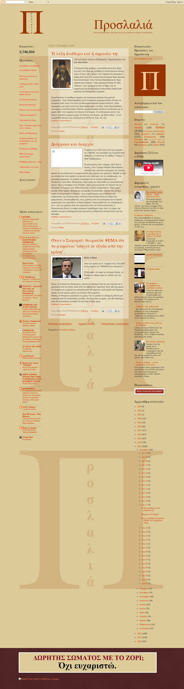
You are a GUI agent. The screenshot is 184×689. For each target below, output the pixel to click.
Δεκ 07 (145, 560)
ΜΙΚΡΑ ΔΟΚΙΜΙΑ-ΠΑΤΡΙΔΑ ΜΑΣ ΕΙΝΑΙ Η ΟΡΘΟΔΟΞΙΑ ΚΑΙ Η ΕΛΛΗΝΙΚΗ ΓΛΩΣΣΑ (31, 377)
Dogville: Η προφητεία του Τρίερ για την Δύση (31, 280)
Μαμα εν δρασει (29, 428)
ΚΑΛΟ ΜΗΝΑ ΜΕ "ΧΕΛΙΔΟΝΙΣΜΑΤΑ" (29, 431)
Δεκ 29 (145, 457)
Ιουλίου (143, 604)
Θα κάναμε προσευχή (155, 341)
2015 (139, 438)
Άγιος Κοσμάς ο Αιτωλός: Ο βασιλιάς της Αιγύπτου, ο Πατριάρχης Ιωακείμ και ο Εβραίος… (32, 268)
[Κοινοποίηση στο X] (113, 127)
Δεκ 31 (145, 453)
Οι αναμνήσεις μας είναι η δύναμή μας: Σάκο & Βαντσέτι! (32, 297)
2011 (139, 637)
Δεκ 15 (145, 532)
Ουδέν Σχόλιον (29, 407)
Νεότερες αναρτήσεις (60, 323)
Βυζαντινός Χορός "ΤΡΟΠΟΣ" (30, 364)
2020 (139, 418)
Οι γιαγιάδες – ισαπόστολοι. (27, 350)
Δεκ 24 (145, 477)
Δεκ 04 (145, 571)
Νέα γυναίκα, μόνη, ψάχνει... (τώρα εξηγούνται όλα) (154, 194)
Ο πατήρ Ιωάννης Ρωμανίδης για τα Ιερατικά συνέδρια (153, 234)
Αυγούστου (144, 601)
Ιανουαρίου (145, 628)
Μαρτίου (143, 620)
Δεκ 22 (145, 485)
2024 (139, 406)
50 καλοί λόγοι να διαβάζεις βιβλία (29, 324)
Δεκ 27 (145, 465)
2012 (139, 633)
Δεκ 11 (145, 544)
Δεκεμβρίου (145, 450)
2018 (139, 426)
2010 (139, 641)
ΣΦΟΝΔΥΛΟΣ (28, 330)
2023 (139, 411)
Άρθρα (61, 227)
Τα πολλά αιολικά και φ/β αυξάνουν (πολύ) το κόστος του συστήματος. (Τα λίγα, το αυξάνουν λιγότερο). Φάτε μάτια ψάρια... (31, 396)
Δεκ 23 (145, 481)
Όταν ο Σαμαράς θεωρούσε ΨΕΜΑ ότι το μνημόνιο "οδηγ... (152, 520)
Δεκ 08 (145, 556)
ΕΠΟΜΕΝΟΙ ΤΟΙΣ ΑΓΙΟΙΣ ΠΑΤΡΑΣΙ (30, 306)
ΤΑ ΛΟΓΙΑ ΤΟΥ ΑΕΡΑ (31, 347)
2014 (139, 442)
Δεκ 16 (145, 528)
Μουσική (161, 142)
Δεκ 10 (145, 548)
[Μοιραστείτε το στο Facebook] (115, 127)
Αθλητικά (137, 124)
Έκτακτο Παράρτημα (31, 321)
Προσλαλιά (142, 145)
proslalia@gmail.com (143, 59)
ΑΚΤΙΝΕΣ (26, 217)
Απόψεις (138, 127)
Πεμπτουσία (27, 263)
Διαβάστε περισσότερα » (61, 121)
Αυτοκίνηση (148, 131)
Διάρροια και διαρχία (72, 144)
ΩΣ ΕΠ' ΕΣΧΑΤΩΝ (154, 255)
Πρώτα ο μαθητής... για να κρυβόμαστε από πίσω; (147, 363)
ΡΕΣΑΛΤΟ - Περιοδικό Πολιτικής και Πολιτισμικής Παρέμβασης (32, 289)
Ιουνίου (143, 608)
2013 (139, 446)
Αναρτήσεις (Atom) (67, 330)
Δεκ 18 (145, 501)
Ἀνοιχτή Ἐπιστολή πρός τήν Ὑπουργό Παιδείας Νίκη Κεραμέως (31, 421)
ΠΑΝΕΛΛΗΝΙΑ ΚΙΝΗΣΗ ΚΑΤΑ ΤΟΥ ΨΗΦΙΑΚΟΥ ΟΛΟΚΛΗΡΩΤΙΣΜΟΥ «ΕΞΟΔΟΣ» (31, 312)
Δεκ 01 (145, 583)
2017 (139, 430)
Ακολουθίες (154, 124)
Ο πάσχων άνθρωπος (143, 215)
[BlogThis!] (110, 127)
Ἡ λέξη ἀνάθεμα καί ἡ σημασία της (85, 53)
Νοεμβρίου (144, 589)
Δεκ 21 (145, 489)
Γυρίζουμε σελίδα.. (29, 409)
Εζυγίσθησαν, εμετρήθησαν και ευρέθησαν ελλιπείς (154, 285)
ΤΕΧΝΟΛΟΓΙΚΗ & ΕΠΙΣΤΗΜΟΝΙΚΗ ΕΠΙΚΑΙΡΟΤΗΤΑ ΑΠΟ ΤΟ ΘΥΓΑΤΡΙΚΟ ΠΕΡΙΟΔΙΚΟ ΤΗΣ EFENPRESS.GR (32, 337)
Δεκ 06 (145, 564)
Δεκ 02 (145, 580)
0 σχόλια (94, 127)
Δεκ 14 (145, 536)
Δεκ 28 (145, 461)
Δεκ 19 (145, 497)
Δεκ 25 (145, 473)
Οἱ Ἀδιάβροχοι (28, 277)
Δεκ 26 (145, 469)
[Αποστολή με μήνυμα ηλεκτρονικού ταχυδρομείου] (107, 127)
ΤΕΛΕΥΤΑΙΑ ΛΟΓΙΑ (29, 384)
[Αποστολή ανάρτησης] (102, 127)
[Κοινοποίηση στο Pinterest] (118, 127)
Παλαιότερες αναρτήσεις (115, 323)
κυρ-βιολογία (28, 356)
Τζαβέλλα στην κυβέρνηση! (147, 306)
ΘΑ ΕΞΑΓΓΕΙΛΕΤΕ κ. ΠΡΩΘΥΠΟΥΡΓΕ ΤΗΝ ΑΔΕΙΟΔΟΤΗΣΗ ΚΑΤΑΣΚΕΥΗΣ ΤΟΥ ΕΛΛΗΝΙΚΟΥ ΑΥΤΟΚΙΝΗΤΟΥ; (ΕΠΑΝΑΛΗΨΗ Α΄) (31, 251)
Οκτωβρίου (144, 592)
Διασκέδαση (145, 134)
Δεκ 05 (145, 568)
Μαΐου (142, 612)
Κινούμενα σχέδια (155, 139)
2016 (139, 434)
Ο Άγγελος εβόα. (153, 269)
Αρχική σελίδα (87, 323)
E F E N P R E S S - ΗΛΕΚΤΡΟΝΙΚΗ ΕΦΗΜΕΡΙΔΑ (31, 240)
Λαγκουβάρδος (141, 142)
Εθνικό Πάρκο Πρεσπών (31, 358)
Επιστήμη (138, 139)
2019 (139, 422)
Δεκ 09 (145, 552)
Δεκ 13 (145, 540)
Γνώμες (62, 131)
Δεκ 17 (145, 505)
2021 (139, 415)
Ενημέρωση (150, 136)
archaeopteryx (28, 388)
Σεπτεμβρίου (145, 597)
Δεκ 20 (145, 493)
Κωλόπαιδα (26, 439)
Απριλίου (144, 616)
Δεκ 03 (145, 576)
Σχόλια (156, 145)
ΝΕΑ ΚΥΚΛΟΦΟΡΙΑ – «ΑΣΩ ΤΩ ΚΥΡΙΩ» (30, 369)
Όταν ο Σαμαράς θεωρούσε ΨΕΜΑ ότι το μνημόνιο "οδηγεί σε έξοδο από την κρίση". (87, 245)
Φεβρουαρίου (145, 624)
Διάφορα (62, 315)
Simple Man (27, 437)
